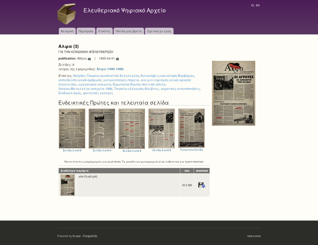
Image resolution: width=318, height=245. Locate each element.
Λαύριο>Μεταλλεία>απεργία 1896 (85, 88)
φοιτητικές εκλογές (98, 93)
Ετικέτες (104, 31)
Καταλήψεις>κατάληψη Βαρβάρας (167, 75)
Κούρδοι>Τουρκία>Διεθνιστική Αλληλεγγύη (106, 75)
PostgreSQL (90, 236)
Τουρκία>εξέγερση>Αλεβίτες (136, 88)
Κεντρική (67, 31)
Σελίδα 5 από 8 (162, 150)
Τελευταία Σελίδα (191, 149)
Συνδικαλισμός (69, 93)
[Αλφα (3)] (233, 93)
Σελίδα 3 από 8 (102, 150)
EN (258, 5)
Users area (254, 236)
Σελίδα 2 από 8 (72, 150)
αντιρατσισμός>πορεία (121, 80)
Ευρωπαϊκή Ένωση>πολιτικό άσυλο (139, 84)
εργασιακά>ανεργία (95, 84)
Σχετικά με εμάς (159, 31)
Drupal (76, 236)
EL (253, 5)
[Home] (67, 14)
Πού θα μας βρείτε (129, 31)
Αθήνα (82, 58)
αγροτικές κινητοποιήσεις (180, 88)
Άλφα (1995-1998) (110, 69)
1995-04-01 (107, 58)
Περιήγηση (86, 31)
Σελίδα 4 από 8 (132, 150)
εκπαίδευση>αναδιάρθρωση (79, 80)
